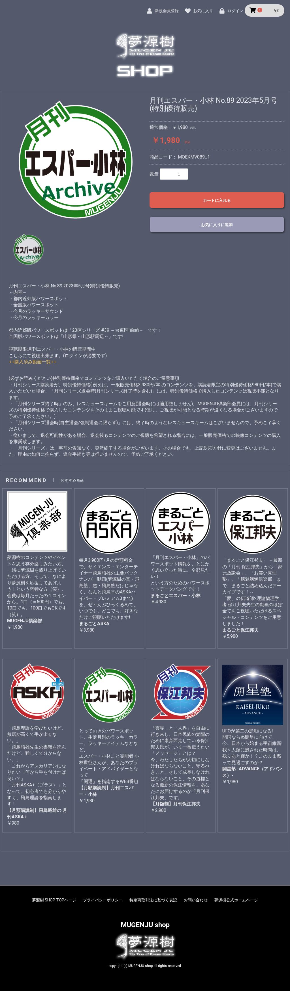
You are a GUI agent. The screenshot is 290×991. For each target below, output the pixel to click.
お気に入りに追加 (217, 224)
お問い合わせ (196, 900)
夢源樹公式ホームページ (236, 900)
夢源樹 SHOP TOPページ (54, 900)
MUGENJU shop (145, 925)
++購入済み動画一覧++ (32, 362)
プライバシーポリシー (103, 900)
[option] (75, 160)
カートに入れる (217, 200)
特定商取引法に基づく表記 (153, 900)
